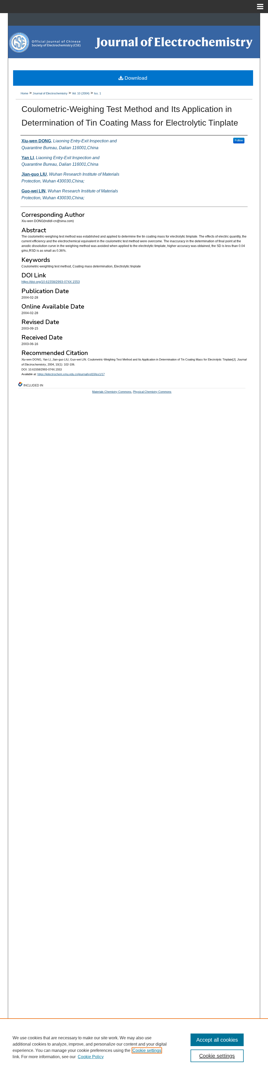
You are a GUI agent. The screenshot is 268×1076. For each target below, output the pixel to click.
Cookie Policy (91, 1057)
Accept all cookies (217, 1040)
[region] (134, 1047)
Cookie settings (146, 1050)
